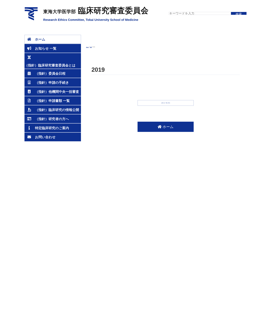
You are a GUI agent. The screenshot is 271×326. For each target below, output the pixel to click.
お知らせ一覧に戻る (165, 102)
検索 (239, 13)
